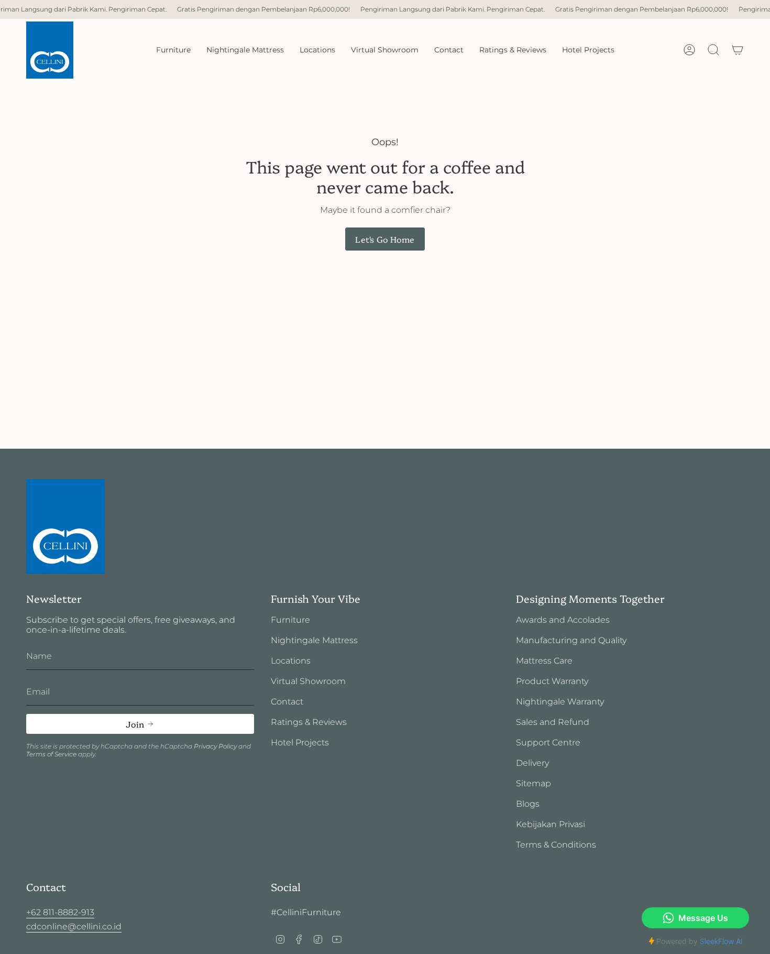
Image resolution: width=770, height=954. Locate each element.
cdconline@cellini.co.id (74, 926)
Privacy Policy (215, 746)
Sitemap (533, 783)
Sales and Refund (552, 722)
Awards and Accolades (563, 620)
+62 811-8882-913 (60, 912)
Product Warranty (552, 681)
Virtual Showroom (308, 681)
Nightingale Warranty (560, 702)
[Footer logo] (65, 526)
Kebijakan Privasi (550, 824)
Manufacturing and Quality (571, 640)
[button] (173, 50)
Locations (291, 661)
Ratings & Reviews (309, 722)
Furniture (290, 620)
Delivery (532, 763)
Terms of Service (51, 754)
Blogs (528, 804)
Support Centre (548, 742)
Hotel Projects (300, 742)
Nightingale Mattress (314, 640)
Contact (287, 702)
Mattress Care (544, 661)
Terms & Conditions (556, 845)
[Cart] (737, 50)
